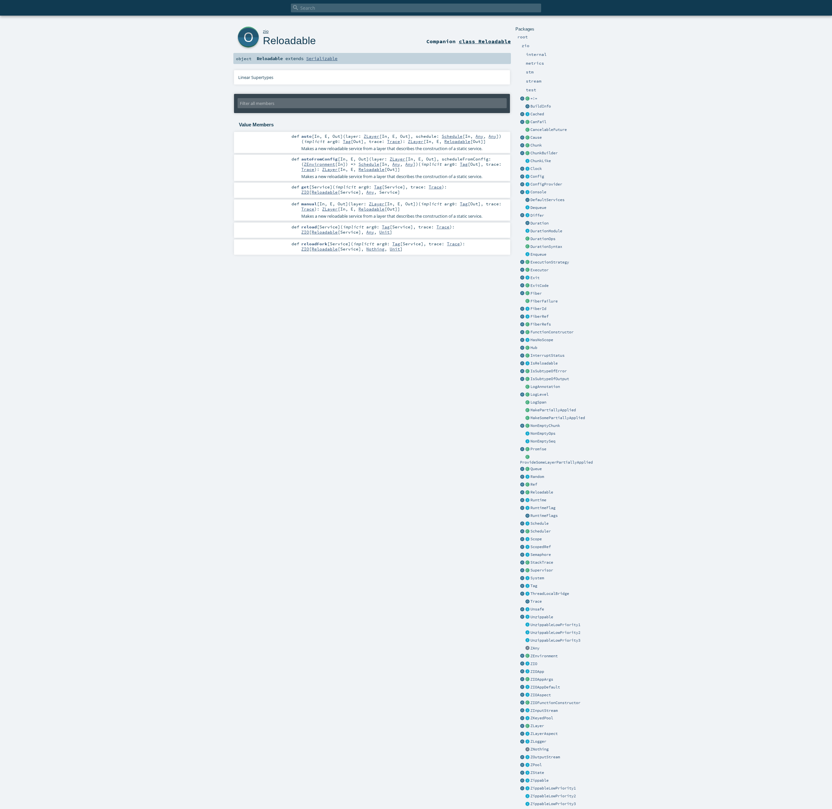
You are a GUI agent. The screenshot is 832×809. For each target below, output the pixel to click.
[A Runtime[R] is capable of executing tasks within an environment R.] (527, 500)
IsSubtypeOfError (548, 371)
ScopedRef (540, 547)
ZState (537, 772)
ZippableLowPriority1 (553, 788)
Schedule (539, 523)
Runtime (538, 500)
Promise (538, 449)
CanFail (538, 122)
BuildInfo (540, 106)
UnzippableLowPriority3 (555, 640)
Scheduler (540, 531)
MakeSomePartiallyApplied (557, 418)
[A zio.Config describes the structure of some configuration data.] (527, 176)
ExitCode (539, 285)
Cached (537, 114)
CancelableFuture (548, 129)
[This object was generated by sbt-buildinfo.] (527, 106)
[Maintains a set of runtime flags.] (527, 516)
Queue (536, 469)
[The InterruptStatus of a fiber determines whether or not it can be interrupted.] (527, 355)
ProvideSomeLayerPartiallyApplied (556, 462)
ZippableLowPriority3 (553, 804)
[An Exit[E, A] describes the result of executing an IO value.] (527, 278)
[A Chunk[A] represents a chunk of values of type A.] (527, 145)
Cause (536, 137)
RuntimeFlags (544, 515)
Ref (533, 484)
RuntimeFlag (542, 508)
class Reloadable (485, 41)
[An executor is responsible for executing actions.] (527, 270)
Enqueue (538, 254)
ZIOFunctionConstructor (555, 702)
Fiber (536, 293)
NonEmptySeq (542, 441)
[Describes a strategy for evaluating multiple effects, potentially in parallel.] (527, 262)
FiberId (538, 308)
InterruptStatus (547, 355)
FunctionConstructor (552, 332)
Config (537, 176)
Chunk (536, 145)
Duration (539, 223)
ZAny (535, 648)
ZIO (533, 663)
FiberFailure (544, 301)
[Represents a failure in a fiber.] (527, 301)
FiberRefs (540, 324)
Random (537, 476)
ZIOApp (537, 671)
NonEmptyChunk (545, 425)
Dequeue (538, 207)
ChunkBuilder (544, 153)
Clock (536, 168)
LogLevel (539, 394)
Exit (535, 278)
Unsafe (537, 609)
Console (538, 192)
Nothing (375, 248)
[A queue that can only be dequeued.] (527, 208)
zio (265, 31)
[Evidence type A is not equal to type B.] (527, 98)
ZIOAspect (540, 695)
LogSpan (538, 402)
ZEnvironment (544, 656)
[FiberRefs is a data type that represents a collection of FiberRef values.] (527, 324)
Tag (533, 586)
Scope (536, 539)
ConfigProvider (546, 184)
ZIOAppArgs (541, 679)
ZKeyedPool (541, 718)
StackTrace (541, 562)
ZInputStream (544, 710)
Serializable (321, 58)
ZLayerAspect (544, 733)
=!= (533, 98)
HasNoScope (541, 340)
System (537, 578)
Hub (533, 347)
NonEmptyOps (542, 433)
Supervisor (541, 570)
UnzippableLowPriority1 (555, 625)
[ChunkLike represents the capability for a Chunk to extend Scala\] (527, 161)
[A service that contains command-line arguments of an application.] (527, 679)
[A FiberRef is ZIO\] (527, 316)
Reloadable (541, 492)
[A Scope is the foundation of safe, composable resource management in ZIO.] (527, 539)
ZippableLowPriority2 (553, 796)
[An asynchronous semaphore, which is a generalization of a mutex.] (527, 555)
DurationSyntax (546, 246)
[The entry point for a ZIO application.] (527, 687)
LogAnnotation (545, 386)
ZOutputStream (545, 757)
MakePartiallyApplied (553, 410)
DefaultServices (547, 200)
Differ (537, 215)
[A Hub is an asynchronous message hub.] (527, 348)
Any (479, 136)
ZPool (536, 765)
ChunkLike (540, 161)
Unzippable (541, 617)
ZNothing (539, 749)
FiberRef (539, 316)
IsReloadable (544, 363)
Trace (536, 601)
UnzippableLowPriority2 (555, 632)
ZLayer (537, 726)
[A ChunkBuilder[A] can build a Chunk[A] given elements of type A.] (527, 153)
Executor (539, 270)
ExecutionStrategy (549, 262)
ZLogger (538, 741)
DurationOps (542, 239)
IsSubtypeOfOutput (549, 379)
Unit (384, 232)
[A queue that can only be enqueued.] (527, 254)
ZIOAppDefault (545, 687)
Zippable (539, 780)
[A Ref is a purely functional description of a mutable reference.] (527, 484)
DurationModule (546, 231)
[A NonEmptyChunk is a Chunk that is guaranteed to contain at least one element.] (527, 426)
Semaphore (540, 554)
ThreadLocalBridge (549, 593)
